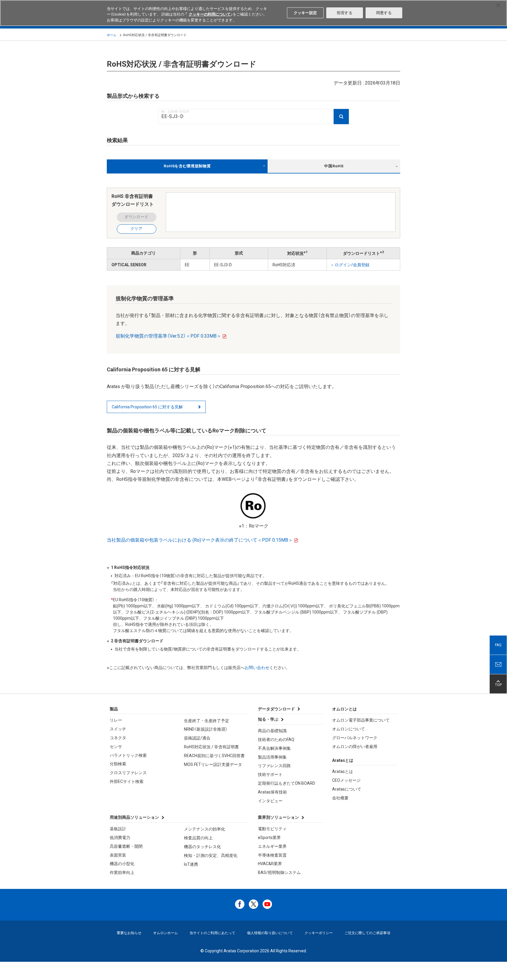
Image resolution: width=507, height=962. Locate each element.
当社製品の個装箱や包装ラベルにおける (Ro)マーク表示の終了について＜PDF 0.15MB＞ (200, 540)
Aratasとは (342, 771)
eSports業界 (269, 837)
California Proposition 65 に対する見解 (147, 407)
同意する (384, 13)
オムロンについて (348, 729)
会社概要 (340, 798)
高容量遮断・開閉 (126, 846)
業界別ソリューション (278, 817)
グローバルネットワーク (354, 737)
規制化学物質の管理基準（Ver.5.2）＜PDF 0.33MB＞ (168, 336)
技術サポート (270, 774)
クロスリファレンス (128, 772)
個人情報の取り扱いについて (270, 933)
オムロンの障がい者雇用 (354, 746)
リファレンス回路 (274, 765)
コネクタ (118, 737)
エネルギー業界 (272, 846)
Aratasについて (346, 789)
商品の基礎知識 (272, 730)
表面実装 (118, 855)
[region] (253, 13)
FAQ (498, 645)
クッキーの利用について (210, 14)
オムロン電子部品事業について (361, 720)
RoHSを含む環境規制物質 (187, 166)
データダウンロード (276, 709)
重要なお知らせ (129, 933)
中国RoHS (333, 166)
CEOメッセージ (346, 780)
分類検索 (118, 763)
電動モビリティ (272, 828)
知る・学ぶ (268, 719)
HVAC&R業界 (270, 863)
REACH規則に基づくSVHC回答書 (214, 755)
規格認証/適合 (197, 738)
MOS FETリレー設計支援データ (213, 764)
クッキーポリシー (319, 933)
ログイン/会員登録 (352, 264)
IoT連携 (191, 864)
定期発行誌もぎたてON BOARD (286, 783)
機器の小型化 (122, 863)
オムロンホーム (165, 933)
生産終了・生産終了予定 (206, 720)
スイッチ (118, 729)
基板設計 (118, 828)
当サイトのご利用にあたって (212, 933)
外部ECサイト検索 (126, 781)
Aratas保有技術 (272, 792)
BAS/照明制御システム (279, 872)
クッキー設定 (305, 13)
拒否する (344, 13)
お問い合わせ (257, 667)
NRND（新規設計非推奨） (205, 729)
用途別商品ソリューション (134, 817)
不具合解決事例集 (274, 748)
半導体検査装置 (272, 855)
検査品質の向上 (198, 837)
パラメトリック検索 (128, 755)
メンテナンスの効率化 (204, 829)
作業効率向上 (122, 872)
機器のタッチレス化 (202, 846)
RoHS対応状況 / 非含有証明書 (211, 746)
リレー (116, 720)
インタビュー (270, 800)
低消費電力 (120, 837)
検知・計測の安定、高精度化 (210, 855)
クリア (137, 228)
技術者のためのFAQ (276, 739)
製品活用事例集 (272, 757)
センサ (116, 746)
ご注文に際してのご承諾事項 (367, 933)
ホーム (111, 35)
